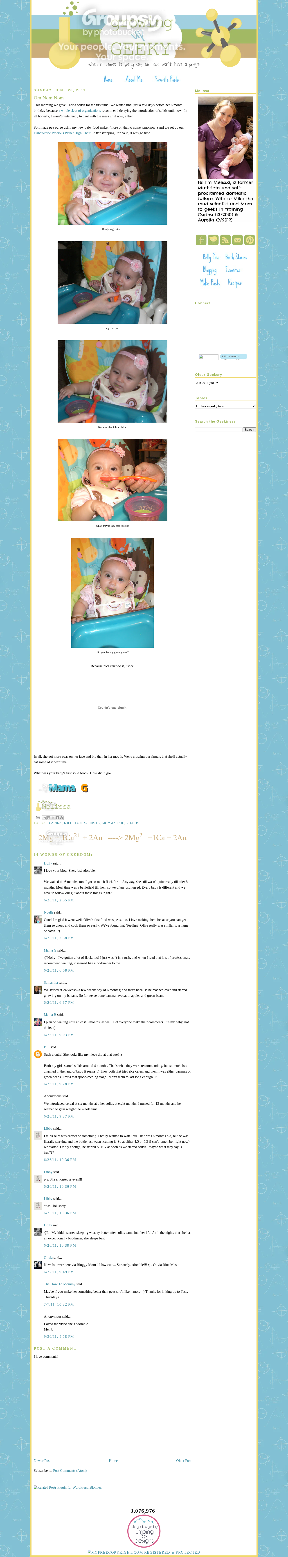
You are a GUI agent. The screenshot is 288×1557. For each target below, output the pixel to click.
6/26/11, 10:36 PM (60, 1160)
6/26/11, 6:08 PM (59, 970)
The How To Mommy (59, 1284)
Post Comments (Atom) (70, 1470)
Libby (48, 1128)
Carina (55, 823)
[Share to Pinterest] (61, 817)
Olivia (48, 1257)
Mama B (50, 1015)
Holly (48, 863)
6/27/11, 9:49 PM (59, 1272)
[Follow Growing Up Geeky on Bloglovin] (233, 359)
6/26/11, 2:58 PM (59, 938)
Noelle (48, 912)
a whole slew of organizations (79, 110)
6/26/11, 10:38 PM (60, 1245)
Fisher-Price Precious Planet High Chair (62, 133)
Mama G (50, 950)
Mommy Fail (113, 823)
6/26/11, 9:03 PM (59, 1035)
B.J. (47, 1047)
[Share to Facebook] (57, 817)
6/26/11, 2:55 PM (59, 900)
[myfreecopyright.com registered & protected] (144, 1552)
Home (113, 1461)
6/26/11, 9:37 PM (59, 1116)
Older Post (183, 1461)
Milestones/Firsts (82, 823)
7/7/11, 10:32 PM (59, 1304)
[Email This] (44, 817)
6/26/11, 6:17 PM (59, 1002)
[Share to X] (53, 817)
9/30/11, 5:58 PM (59, 1336)
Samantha (51, 982)
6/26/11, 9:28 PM (59, 1084)
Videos (133, 823)
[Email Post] (38, 817)
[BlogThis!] (48, 817)
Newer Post (42, 1461)
